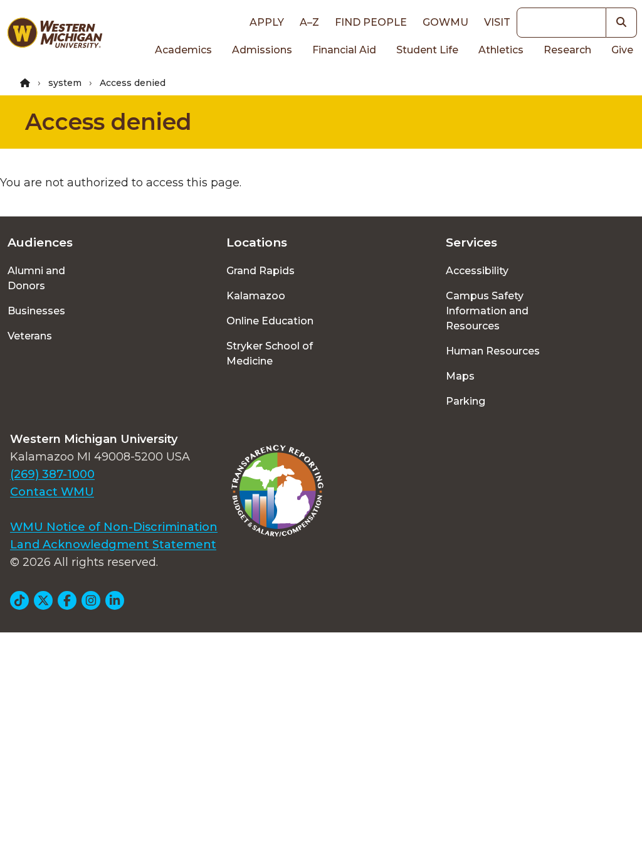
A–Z (309, 22)
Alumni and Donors (36, 278)
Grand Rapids (260, 271)
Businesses (36, 311)
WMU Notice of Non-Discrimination (114, 527)
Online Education (269, 321)
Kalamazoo (255, 296)
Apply (267, 22)
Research (567, 50)
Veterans (30, 336)
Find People (371, 22)
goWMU (445, 22)
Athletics (501, 50)
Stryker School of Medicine (269, 353)
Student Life (427, 50)
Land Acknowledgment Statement (113, 544)
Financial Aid (344, 50)
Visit (497, 22)
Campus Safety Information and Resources (487, 311)
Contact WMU (52, 492)
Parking (465, 401)
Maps (460, 376)
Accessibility (477, 271)
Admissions (262, 50)
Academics (183, 50)
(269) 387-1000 (52, 474)
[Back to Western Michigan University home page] (54, 35)
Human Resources (493, 351)
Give (622, 50)
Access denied (108, 122)
